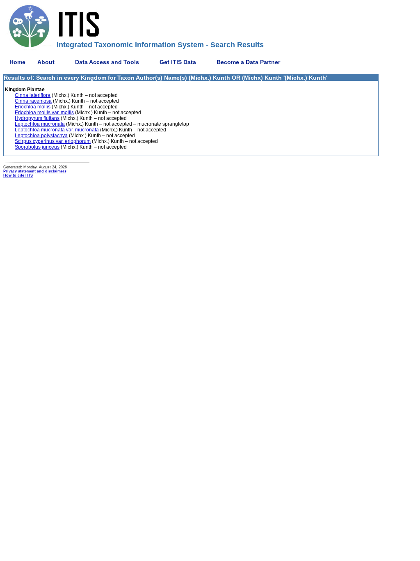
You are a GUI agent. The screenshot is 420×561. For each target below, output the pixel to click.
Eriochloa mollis (32, 107)
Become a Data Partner (248, 62)
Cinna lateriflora (32, 95)
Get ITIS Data (178, 62)
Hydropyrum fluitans (37, 118)
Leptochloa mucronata (40, 124)
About (46, 62)
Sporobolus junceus (37, 147)
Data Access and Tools (107, 62)
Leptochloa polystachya (41, 135)
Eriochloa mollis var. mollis (44, 112)
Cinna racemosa (33, 101)
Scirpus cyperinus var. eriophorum (53, 141)
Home (17, 62)
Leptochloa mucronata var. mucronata (57, 130)
